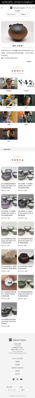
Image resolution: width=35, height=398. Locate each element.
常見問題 (17, 364)
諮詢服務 (17, 361)
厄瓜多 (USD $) (11, 14)
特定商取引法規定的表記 (17, 367)
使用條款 (17, 371)
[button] (1, 8)
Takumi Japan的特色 (17, 358)
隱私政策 (17, 374)
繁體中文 (23, 14)
